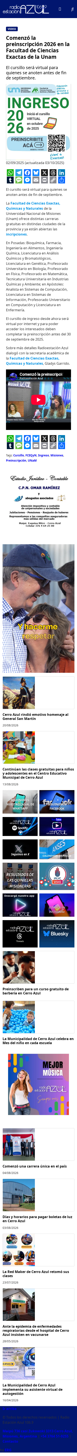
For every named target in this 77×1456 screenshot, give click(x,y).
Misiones (56, 455)
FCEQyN (31, 455)
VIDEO (12, 29)
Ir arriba (10, 1408)
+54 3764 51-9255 (54, 1436)
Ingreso (43, 455)
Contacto (10, 1441)
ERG (8, 1450)
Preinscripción (16, 460)
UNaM (32, 460)
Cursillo (18, 455)
